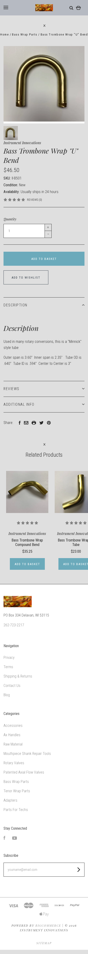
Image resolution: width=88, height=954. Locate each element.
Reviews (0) (34, 199)
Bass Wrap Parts (16, 781)
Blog (7, 695)
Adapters (10, 800)
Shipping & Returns (18, 676)
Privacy (9, 657)
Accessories (13, 725)
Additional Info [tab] (19, 404)
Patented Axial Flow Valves (24, 772)
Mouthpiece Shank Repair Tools (27, 753)
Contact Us (12, 685)
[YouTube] (14, 838)
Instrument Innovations (22, 142)
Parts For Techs (16, 809)
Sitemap (44, 943)
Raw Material (13, 744)
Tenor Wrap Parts (17, 791)
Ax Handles (12, 735)
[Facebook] (4, 838)
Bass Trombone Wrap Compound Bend (27, 542)
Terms (8, 667)
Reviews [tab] (11, 389)
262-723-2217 (14, 625)
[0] (78, 7)
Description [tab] (15, 305)
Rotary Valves (14, 763)
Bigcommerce (48, 925)
